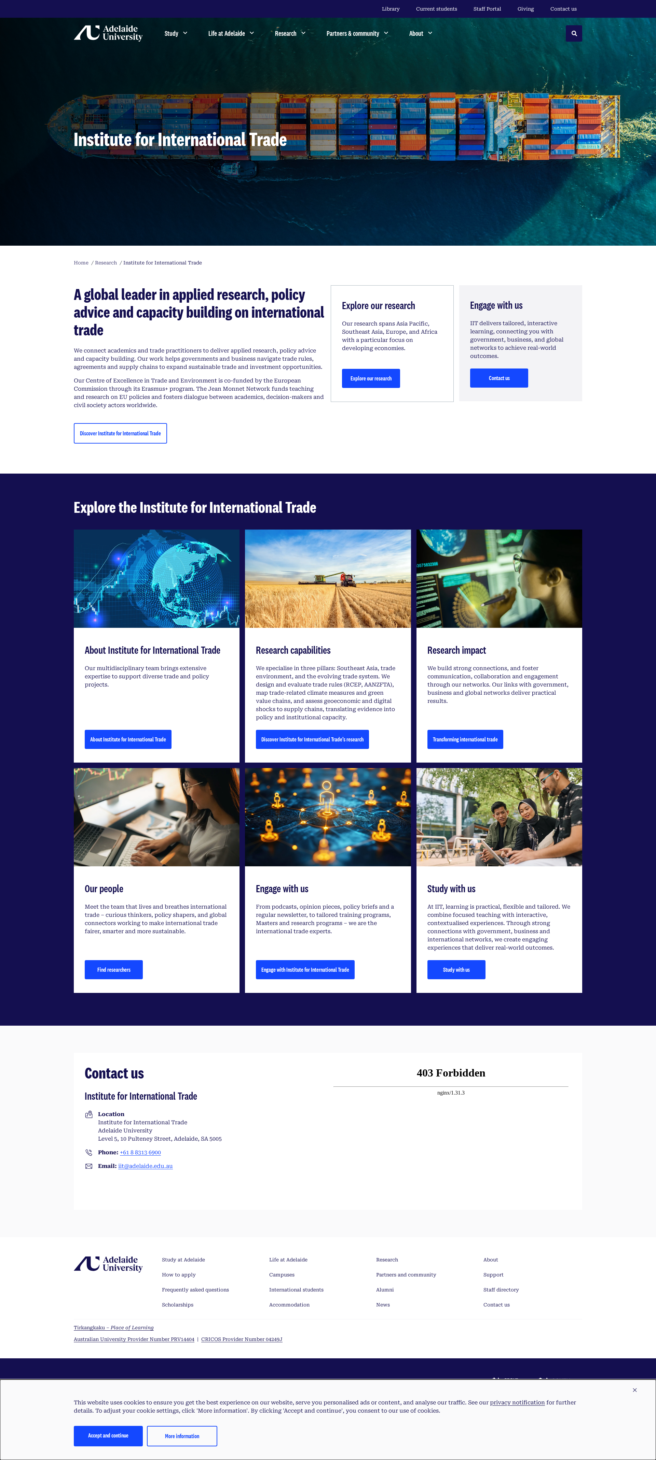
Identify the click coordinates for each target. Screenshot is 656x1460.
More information (182, 1436)
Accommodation (289, 1304)
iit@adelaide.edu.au (145, 1166)
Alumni (385, 1289)
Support (493, 1274)
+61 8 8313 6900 (140, 1152)
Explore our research (371, 378)
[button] (635, 1390)
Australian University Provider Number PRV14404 (134, 1339)
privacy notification (517, 1402)
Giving (526, 9)
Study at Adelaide (183, 1259)
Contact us (563, 9)
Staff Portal (487, 9)
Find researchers (114, 969)
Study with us (456, 969)
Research (387, 1259)
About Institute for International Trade (128, 739)
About (490, 1259)
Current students (436, 9)
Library (391, 9)
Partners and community (406, 1274)
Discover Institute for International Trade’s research (312, 739)
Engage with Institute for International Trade (305, 969)
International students (296, 1289)
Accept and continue (108, 1435)
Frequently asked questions (195, 1289)
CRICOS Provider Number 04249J (242, 1339)
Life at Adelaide (288, 1259)
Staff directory (501, 1289)
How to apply (179, 1274)
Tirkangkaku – (114, 1327)
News (383, 1304)
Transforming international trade (465, 739)
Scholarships (177, 1304)
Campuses (282, 1274)
